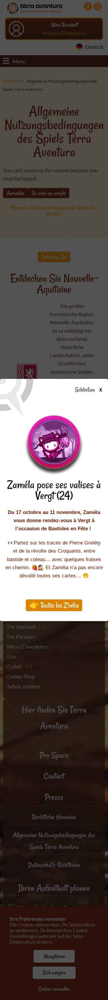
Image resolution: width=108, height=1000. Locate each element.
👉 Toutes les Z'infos (54, 605)
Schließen (88, 390)
